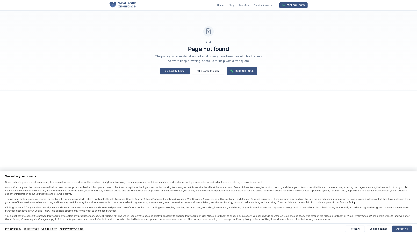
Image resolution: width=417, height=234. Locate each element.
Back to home (177, 71)
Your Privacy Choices (71, 228)
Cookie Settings (378, 228)
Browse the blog (210, 71)
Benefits (244, 5)
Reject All (355, 228)
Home (220, 5)
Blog (231, 5)
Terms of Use (31, 228)
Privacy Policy (13, 228)
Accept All (402, 228)
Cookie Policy (347, 202)
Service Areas (262, 5)
